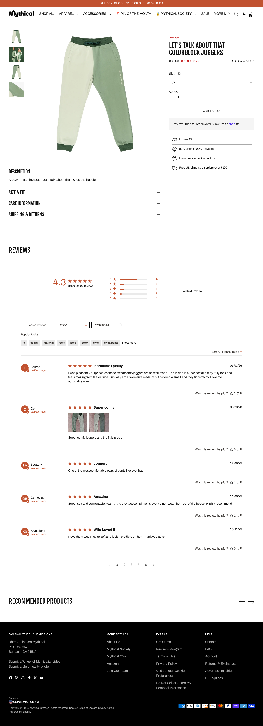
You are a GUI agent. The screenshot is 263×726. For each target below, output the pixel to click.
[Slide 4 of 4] (16, 89)
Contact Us (213, 642)
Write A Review (192, 291)
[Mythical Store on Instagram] (17, 678)
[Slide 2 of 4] (16, 54)
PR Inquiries (214, 678)
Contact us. (208, 158)
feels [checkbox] (62, 342)
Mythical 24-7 (116, 656)
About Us (113, 642)
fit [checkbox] (24, 342)
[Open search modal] (236, 14)
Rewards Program (169, 649)
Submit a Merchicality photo (29, 666)
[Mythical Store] (21, 13)
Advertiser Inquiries (219, 671)
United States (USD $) (26, 701)
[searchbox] (37, 325)
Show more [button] (129, 342)
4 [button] (139, 564)
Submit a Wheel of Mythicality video (34, 661)
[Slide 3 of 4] (16, 72)
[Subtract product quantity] (172, 97)
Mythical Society (119, 649)
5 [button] (146, 564)
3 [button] (131, 564)
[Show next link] (229, 14)
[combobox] (227, 352)
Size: (175, 74)
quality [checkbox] (34, 342)
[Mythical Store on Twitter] (35, 678)
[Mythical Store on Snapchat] (23, 678)
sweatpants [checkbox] (111, 342)
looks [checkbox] (73, 342)
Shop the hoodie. (85, 180)
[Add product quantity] (184, 97)
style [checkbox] (96, 342)
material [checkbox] (49, 342)
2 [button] (124, 564)
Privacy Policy (166, 663)
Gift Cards (163, 642)
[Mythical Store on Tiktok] (29, 678)
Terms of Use (165, 656)
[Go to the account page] (244, 14)
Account (211, 656)
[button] (94, 94)
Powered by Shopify (20, 711)
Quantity (173, 91)
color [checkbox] (85, 342)
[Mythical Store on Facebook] (11, 678)
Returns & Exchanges (221, 663)
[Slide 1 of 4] (16, 36)
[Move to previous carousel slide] (242, 601)
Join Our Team (117, 671)
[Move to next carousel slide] (251, 601)
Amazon (113, 663)
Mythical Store (38, 707)
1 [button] (117, 564)
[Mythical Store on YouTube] (41, 678)
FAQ (208, 649)
